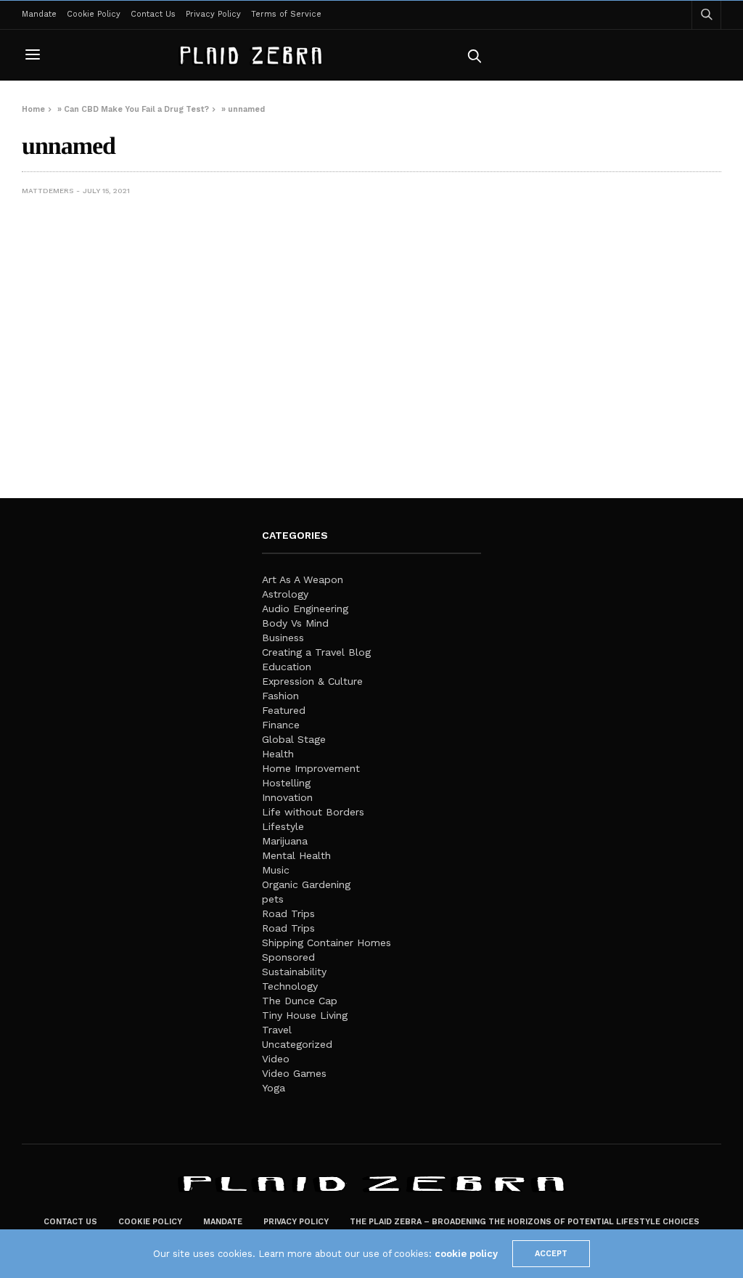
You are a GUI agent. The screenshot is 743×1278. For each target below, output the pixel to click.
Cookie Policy (93, 14)
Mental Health (296, 855)
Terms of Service (286, 14)
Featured (283, 710)
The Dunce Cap (299, 1001)
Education (286, 667)
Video (276, 1059)
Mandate (39, 14)
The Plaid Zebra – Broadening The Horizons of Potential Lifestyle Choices (524, 1221)
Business (283, 637)
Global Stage (294, 739)
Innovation (287, 797)
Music (276, 870)
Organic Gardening (306, 884)
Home (33, 109)
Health (278, 754)
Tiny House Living (305, 1015)
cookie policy (466, 1253)
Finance (281, 725)
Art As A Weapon (302, 579)
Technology (290, 986)
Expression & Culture (312, 681)
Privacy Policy (213, 14)
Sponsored (288, 957)
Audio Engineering (305, 608)
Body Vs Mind (295, 623)
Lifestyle (283, 826)
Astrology (285, 594)
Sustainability (294, 971)
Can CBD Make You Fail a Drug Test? (136, 109)
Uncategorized (297, 1044)
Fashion (280, 696)
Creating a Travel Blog (316, 652)
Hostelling (286, 783)
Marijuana (285, 841)
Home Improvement (311, 768)
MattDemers (47, 191)
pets (273, 899)
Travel (277, 1030)
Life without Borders (313, 812)
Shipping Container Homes (326, 942)
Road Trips (288, 913)
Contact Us (153, 14)
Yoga (273, 1088)
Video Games (294, 1073)
